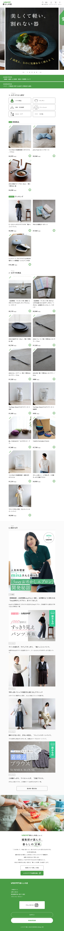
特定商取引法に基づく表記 (18, 894)
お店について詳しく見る (32, 868)
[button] (23, 72)
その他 (41, 114)
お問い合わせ (14, 892)
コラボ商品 (18, 100)
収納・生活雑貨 (19, 107)
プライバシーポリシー (17, 896)
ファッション (43, 107)
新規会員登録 (32, 920)
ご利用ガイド (14, 889)
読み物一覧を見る (32, 788)
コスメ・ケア (19, 114)
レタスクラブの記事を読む (30, 873)
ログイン (32, 915)
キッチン (41, 100)
